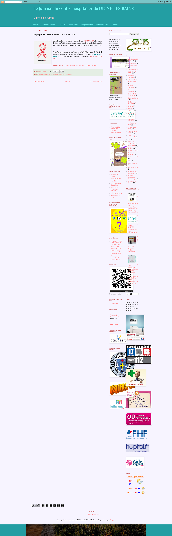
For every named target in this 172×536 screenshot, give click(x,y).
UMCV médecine (133, 167)
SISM (129, 161)
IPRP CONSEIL (115, 324)
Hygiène (130, 108)
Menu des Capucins (131, 142)
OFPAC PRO (132, 150)
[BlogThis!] (56, 71)
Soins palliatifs (132, 163)
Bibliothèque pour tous (132, 76)
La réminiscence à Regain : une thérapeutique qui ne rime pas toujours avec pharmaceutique (133, 203)
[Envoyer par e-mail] (54, 71)
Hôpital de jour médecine (132, 102)
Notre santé (69, 74)
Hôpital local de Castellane (116, 184)
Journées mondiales (131, 120)
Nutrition (130, 148)
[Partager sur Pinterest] (63, 71)
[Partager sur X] (58, 71)
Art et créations (132, 65)
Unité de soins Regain (132, 182)
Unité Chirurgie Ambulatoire (132, 172)
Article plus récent (39, 81)
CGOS (62, 25)
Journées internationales (132, 114)
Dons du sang (132, 82)
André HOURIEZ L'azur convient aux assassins (116, 242)
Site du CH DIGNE (114, 175)
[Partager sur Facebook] (60, 71)
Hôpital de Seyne (116, 193)
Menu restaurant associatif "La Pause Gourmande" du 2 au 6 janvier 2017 (133, 280)
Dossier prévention (59, 74)
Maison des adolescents (131, 136)
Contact (114, 25)
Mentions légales (102, 25)
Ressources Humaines (131, 153)
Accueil (35, 25)
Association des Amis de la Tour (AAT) (133, 71)
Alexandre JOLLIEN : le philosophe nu (115, 257)
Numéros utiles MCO (49, 25)
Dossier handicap (131, 86)
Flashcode (114, 304)
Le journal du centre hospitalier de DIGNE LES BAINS (83, 8)
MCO (129, 139)
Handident (114, 181)
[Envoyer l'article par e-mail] (50, 71)
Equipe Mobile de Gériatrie (132, 94)
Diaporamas (73, 25)
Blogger (112, 520)
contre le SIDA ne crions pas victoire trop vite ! (81, 65)
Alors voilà (113, 315)
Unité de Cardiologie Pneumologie (132, 177)
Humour (130, 106)
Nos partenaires (87, 25)
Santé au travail (133, 157)
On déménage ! (114, 317)
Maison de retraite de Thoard (114, 189)
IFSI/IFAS (130, 111)
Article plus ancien (96, 81)
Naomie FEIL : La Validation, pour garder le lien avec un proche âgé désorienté (116, 250)
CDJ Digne (131, 79)
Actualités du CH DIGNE (46, 74)
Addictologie (132, 63)
